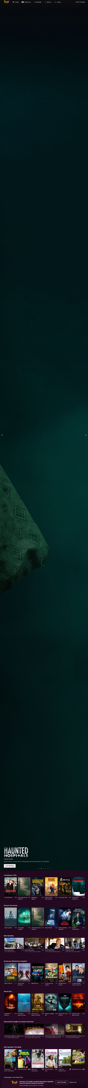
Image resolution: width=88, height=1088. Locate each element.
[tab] (37, 868)
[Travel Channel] (7, 2)
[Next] (85, 435)
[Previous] (2, 435)
